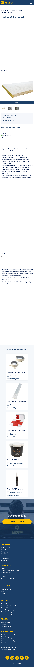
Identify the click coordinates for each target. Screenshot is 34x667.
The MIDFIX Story (6, 626)
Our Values (4, 624)
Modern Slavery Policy (7, 645)
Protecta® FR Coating (15, 460)
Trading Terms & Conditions (9, 639)
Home (2, 10)
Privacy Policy (5, 637)
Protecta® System (17, 10)
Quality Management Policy (8, 647)
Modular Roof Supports (7, 614)
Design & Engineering (7, 603)
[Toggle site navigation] (31, 3)
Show (17, 103)
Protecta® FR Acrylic (15, 489)
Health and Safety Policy (8, 641)
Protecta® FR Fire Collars (16, 373)
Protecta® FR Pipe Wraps (16, 402)
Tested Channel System (8, 612)
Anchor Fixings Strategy (8, 610)
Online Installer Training (7, 608)
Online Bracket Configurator (9, 606)
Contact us (4, 560)
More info (4, 70)
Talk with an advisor (17, 522)
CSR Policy (4, 643)
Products (8, 10)
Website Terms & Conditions (9, 634)
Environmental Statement (8, 649)
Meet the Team (5, 622)
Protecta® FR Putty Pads (16, 431)
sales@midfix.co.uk (6, 558)
